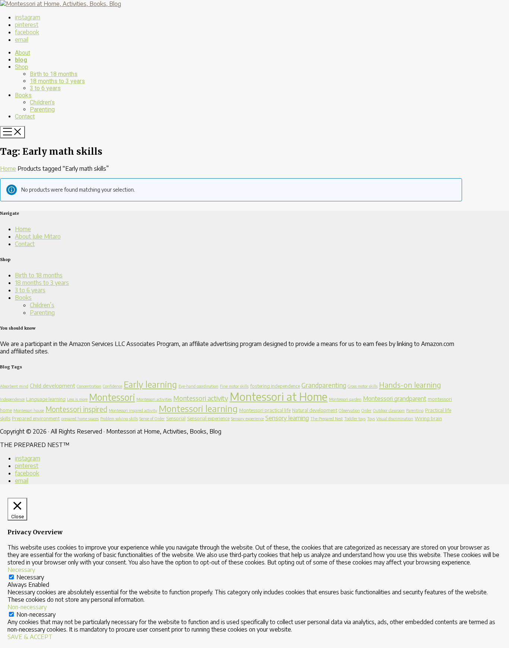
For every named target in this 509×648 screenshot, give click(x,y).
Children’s (42, 305)
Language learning (46, 399)
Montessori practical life (265, 410)
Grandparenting (323, 385)
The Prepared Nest (326, 418)
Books (23, 297)
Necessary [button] (21, 569)
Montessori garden (345, 399)
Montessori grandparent (394, 398)
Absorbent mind (14, 386)
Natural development (314, 410)
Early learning (150, 384)
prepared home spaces (80, 418)
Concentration (89, 386)
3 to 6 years (30, 290)
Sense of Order (152, 418)
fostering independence (275, 386)
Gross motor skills (362, 386)
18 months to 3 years (42, 282)
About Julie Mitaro (38, 236)
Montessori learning (198, 408)
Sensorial (176, 418)
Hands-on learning (410, 384)
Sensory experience (247, 418)
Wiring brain (428, 418)
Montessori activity (200, 398)
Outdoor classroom (389, 410)
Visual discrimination (394, 418)
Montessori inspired (76, 409)
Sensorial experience (208, 418)
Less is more (77, 399)
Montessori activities (154, 399)
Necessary (30, 577)
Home (8, 168)
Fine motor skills (234, 386)
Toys (371, 418)
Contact (25, 244)
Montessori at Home (279, 396)
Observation (349, 410)
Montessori (112, 397)
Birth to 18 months (39, 275)
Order (366, 410)
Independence (12, 399)
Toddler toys (355, 418)
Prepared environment (36, 418)
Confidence (112, 386)
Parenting (42, 312)
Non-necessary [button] (27, 607)
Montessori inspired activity (133, 410)
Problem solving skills (119, 418)
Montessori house (28, 410)
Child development (52, 385)
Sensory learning (287, 418)
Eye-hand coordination (198, 386)
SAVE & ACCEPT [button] (30, 637)
